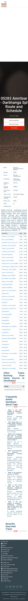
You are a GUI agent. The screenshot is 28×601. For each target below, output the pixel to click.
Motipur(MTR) (5, 350)
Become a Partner (7, 547)
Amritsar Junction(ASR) (8, 236)
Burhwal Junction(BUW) (8, 296)
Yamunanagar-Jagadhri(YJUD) (10, 266)
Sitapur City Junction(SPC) (9, 290)
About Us (5, 541)
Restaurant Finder (7, 576)
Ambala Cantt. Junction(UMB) (10, 263)
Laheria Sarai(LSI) (7, 365)
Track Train (5, 566)
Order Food (5, 562)
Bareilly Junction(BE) (7, 281)
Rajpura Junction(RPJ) (8, 260)
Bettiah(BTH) (5, 332)
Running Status (14, 124)
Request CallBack (7, 559)
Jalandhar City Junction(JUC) (10, 242)
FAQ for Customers (7, 555)
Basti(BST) (5, 302)
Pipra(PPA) (5, 341)
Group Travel (6, 549)
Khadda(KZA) (5, 317)
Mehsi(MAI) (5, 347)
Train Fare (5, 578)
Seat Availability (14, 120)
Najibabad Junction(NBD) (8, 275)
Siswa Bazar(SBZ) (7, 314)
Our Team (5, 574)
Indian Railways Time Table (9, 570)
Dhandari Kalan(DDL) (7, 254)
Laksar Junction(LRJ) (8, 272)
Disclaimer (22, 598)
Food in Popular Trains (8, 564)
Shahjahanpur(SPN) (7, 284)
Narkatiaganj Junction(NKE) (9, 326)
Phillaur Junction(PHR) (8, 248)
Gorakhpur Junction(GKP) (9, 305)
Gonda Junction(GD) (7, 299)
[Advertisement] (14, 14)
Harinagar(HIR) (6, 323)
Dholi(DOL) (5, 356)
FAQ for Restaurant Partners (10, 557)
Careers (4, 543)
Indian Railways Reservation (10, 568)
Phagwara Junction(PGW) (9, 245)
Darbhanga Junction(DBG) (9, 368)
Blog (3, 545)
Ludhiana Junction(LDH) (8, 251)
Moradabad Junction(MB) (9, 278)
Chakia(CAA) (5, 344)
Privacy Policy (6, 598)
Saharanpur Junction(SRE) (9, 269)
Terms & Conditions (14, 598)
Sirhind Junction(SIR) (7, 257)
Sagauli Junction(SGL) (8, 335)
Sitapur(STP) (5, 293)
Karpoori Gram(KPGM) (8, 359)
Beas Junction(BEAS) (8, 239)
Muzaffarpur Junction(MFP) (9, 353)
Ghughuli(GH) (5, 311)
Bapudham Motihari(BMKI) (9, 338)
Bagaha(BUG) (5, 320)
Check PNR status (7, 572)
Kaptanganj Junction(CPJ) (9, 308)
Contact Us (5, 551)
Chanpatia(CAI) (6, 329)
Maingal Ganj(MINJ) (7, 287)
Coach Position (6, 580)
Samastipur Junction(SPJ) (9, 362)
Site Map (5, 553)
